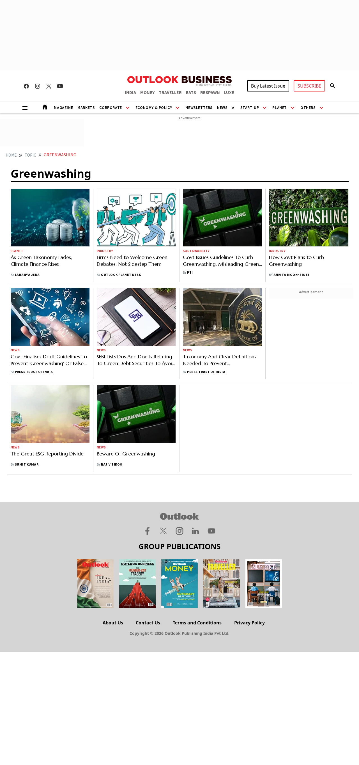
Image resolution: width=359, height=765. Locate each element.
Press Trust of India (34, 372)
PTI (190, 272)
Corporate (110, 108)
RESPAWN (210, 93)
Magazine (63, 108)
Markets (86, 108)
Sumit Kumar (26, 464)
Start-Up (249, 108)
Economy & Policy (153, 108)
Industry (105, 251)
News (222, 108)
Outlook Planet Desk (121, 274)
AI (234, 108)
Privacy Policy (249, 623)
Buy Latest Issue (268, 86)
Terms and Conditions (197, 623)
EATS (191, 93)
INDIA (130, 93)
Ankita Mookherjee (291, 274)
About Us (113, 623)
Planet (279, 108)
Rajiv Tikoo (111, 464)
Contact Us (148, 623)
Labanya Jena (27, 274)
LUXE (229, 93)
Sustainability (196, 251)
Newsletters (199, 108)
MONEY (147, 93)
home (11, 155)
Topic (30, 155)
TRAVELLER (170, 93)
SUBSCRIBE (309, 86)
